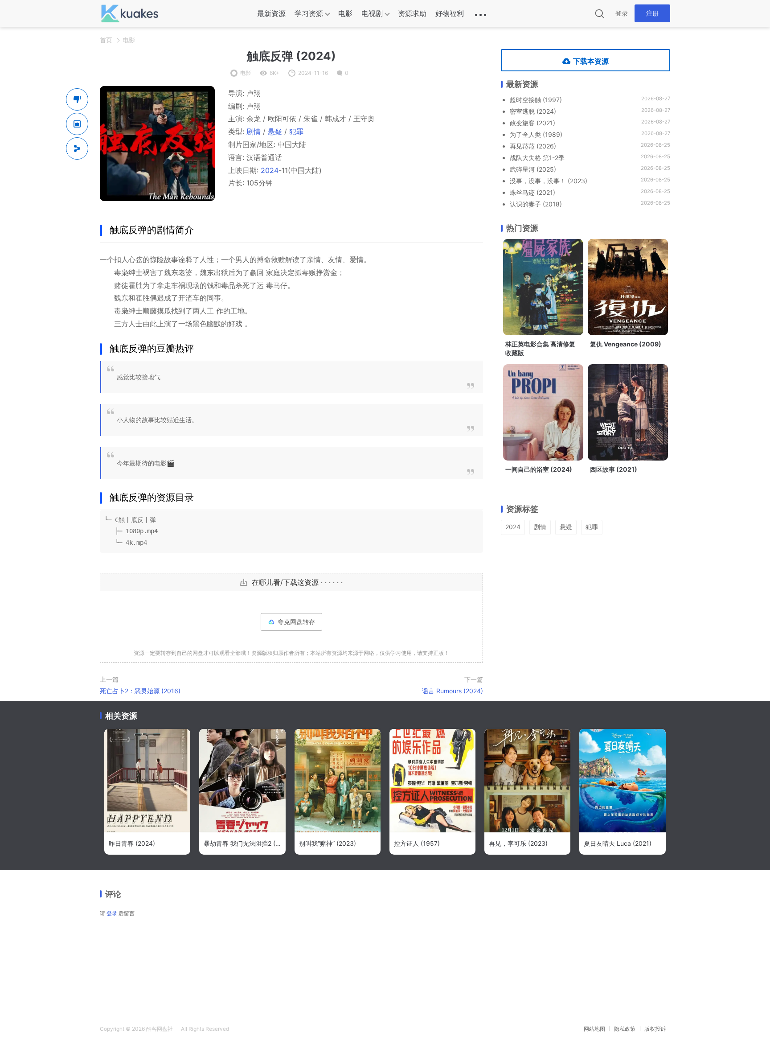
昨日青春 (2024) (132, 843)
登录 (621, 13)
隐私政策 (624, 1028)
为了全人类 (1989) (536, 134)
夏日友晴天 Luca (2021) (617, 843)
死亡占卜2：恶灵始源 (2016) (140, 691)
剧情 (253, 131)
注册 (652, 13)
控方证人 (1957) (417, 843)
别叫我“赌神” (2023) (327, 843)
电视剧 (372, 13)
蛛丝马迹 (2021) (532, 192)
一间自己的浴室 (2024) (538, 469)
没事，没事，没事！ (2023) (548, 181)
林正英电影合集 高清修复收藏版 (540, 348)
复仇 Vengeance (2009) (625, 344)
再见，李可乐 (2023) (518, 843)
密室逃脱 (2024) (533, 111)
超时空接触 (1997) (536, 99)
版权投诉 (655, 1028)
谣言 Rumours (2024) (452, 691)
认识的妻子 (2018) (536, 204)
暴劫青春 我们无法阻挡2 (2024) (242, 843)
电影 (345, 13)
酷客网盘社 (159, 1028)
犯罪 (296, 131)
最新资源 (271, 13)
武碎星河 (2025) (533, 169)
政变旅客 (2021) (532, 123)
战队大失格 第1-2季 (537, 157)
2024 (270, 170)
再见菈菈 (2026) (533, 146)
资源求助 (412, 13)
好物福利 (449, 13)
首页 (106, 40)
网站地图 (594, 1028)
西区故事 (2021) (613, 469)
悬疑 (275, 131)
